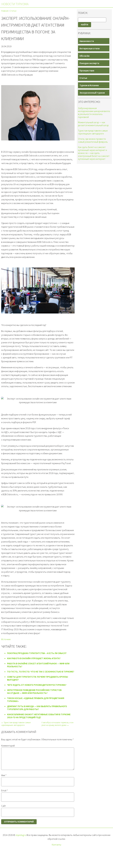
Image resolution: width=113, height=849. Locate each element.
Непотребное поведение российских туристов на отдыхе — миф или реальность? (34, 691)
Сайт (3, 805)
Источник (6, 639)
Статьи (83, 77)
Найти (84, 24)
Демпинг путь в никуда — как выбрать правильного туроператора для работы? (37, 708)
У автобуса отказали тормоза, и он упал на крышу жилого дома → (57, 723)
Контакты (56, 844)
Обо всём (84, 55)
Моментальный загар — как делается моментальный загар (93, 124)
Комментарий (8, 745)
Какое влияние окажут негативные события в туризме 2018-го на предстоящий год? (38, 716)
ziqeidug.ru (21, 835)
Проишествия (86, 70)
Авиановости (86, 41)
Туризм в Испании (89, 85)
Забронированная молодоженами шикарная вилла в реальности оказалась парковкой (94, 112)
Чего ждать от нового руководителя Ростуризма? (36, 684)
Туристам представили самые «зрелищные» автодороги (93, 132)
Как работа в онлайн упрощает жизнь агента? (33, 658)
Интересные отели (89, 48)
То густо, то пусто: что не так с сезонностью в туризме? (40, 671)
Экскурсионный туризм (92, 92)
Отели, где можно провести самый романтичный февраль (93, 140)
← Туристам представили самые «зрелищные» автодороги (16, 723)
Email (4, 790)
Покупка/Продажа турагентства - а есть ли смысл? (37, 653)
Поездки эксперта (89, 63)
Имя (3, 775)
